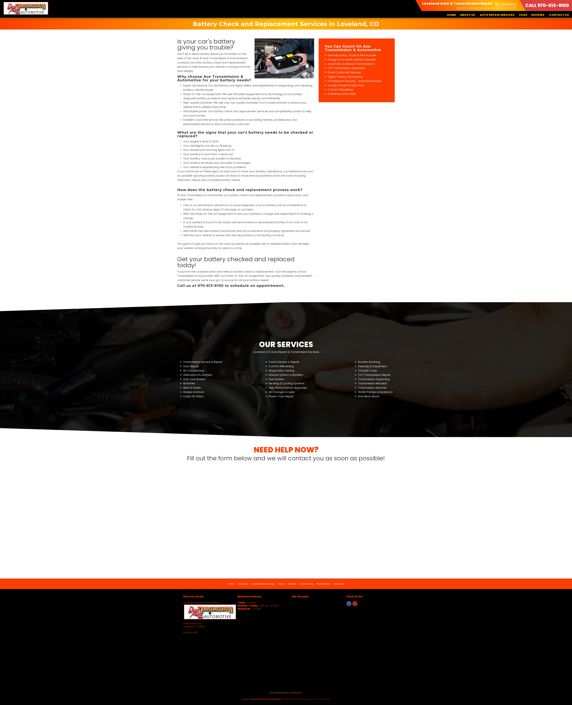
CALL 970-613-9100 (547, 5)
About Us (467, 15)
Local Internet (323, 699)
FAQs (523, 15)
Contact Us (559, 15)
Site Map (339, 583)
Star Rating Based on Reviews (285, 692)
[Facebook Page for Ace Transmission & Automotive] (349, 605)
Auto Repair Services (497, 15)
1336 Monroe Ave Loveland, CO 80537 (493, 8)
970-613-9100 (190, 632)
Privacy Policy (324, 583)
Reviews (537, 15)
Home (451, 15)
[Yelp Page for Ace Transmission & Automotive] (355, 605)
